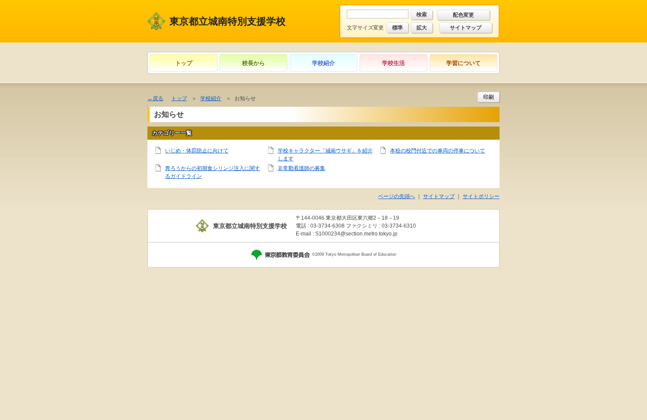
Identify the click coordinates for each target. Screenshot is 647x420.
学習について (463, 63)
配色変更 (463, 15)
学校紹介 (323, 63)
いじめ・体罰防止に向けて (196, 151)
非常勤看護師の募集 (301, 168)
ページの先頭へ (396, 196)
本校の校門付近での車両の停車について (437, 151)
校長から (253, 63)
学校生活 (393, 63)
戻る (158, 98)
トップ (183, 63)
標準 (397, 28)
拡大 (421, 28)
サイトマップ (466, 28)
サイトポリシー (481, 196)
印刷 (488, 97)
